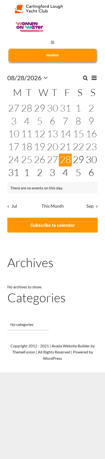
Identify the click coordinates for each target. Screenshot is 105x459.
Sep (90, 206)
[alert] (52, 188)
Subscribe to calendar (52, 225)
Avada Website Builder (71, 345)
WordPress (52, 358)
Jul (14, 206)
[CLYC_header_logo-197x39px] (39, 5)
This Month (53, 206)
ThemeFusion (23, 352)
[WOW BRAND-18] (29, 22)
